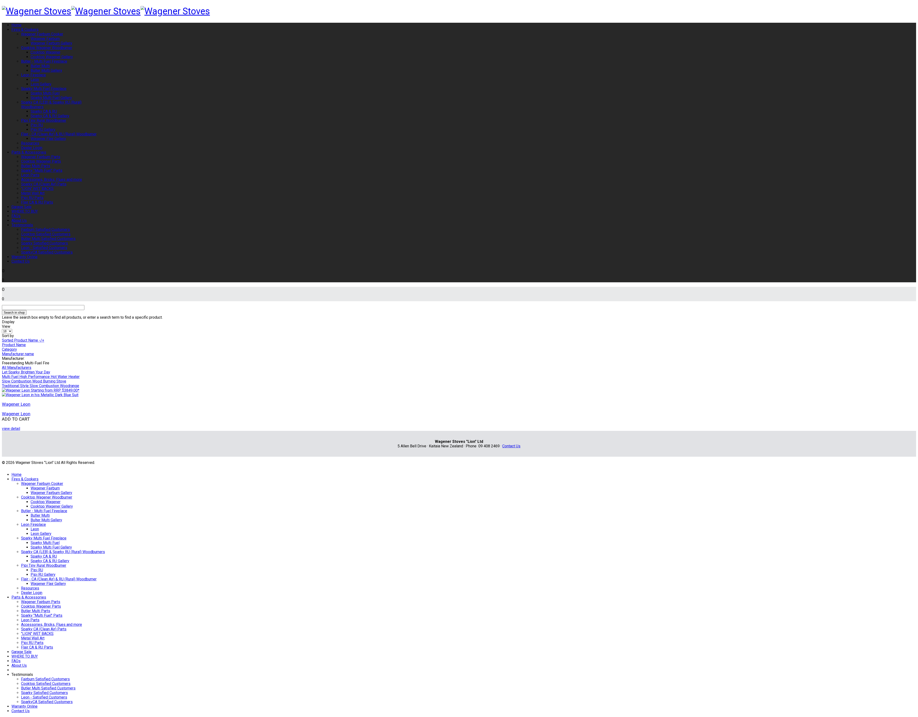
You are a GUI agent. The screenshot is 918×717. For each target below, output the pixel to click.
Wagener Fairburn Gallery (51, 43)
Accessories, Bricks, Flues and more (51, 179)
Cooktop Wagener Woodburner (46, 47)
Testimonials (22, 225)
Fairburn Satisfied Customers (45, 229)
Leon (35, 79)
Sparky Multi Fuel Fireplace (43, 88)
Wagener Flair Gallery (48, 138)
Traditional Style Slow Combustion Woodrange (40, 386)
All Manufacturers (16, 367)
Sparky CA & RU (44, 111)
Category (9, 349)
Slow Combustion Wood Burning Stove (34, 381)
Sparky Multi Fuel (45, 93)
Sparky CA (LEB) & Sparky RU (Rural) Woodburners (63, 552)
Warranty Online (24, 257)
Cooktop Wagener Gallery (52, 57)
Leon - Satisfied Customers (44, 247)
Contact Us (20, 261)
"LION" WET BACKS (37, 188)
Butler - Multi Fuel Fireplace (44, 61)
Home (16, 25)
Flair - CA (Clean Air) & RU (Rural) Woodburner (59, 134)
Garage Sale (21, 207)
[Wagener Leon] (459, 392)
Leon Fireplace (33, 75)
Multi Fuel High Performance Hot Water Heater (41, 376)
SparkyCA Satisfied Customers (47, 252)
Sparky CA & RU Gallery (50, 116)
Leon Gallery (41, 84)
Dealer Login (31, 147)
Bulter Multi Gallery (46, 70)
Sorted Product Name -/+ (23, 340)
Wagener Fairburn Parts (40, 157)
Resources (30, 143)
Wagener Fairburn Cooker (42, 34)
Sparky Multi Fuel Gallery (51, 97)
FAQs (16, 216)
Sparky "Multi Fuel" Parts (41, 170)
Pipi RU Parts (32, 197)
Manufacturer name (18, 354)
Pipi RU (37, 125)
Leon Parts (30, 175)
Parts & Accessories (28, 152)
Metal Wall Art (32, 193)
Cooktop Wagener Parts (41, 161)
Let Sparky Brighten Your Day (26, 372)
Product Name (14, 345)
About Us (19, 220)
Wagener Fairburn (45, 38)
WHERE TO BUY (24, 211)
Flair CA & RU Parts (37, 202)
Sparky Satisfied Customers (44, 243)
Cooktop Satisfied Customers (46, 234)
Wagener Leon (16, 404)
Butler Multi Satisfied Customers (48, 238)
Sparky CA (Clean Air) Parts (43, 184)
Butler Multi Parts (35, 166)
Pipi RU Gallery (43, 129)
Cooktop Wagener (45, 52)
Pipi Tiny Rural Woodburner (43, 120)
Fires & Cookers (24, 29)
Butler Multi (40, 66)
